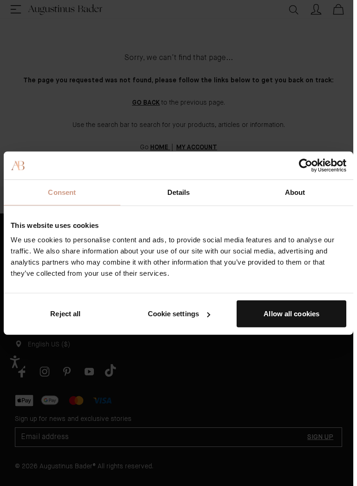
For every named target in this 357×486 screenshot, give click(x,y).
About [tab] (295, 192)
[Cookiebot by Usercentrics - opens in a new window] (305, 165)
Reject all (65, 314)
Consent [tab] (62, 192)
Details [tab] (178, 192)
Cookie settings (173, 314)
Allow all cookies (291, 314)
